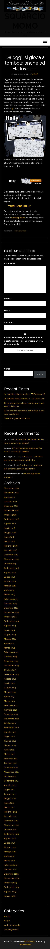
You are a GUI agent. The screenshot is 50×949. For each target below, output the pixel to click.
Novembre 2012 (11, 719)
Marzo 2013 (9, 701)
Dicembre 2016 (11, 506)
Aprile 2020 (9, 497)
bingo (7, 920)
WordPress (29, 941)
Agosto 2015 (10, 572)
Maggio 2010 (10, 852)
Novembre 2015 (11, 559)
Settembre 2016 (11, 519)
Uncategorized (20, 231)
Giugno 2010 (10, 847)
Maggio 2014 (10, 639)
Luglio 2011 (9, 789)
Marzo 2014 (9, 648)
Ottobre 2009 (10, 883)
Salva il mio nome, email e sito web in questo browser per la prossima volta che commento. (23, 340)
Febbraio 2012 (10, 758)
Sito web (8, 322)
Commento (10, 263)
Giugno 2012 (10, 741)
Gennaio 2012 (10, 763)
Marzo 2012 (9, 754)
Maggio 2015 (10, 586)
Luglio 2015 (9, 577)
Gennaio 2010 (10, 869)
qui (12, 108)
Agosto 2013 (10, 679)
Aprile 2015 (9, 590)
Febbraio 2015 (10, 599)
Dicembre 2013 (11, 661)
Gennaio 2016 (10, 550)
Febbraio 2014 (10, 652)
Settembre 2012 (11, 727)
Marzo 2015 (9, 594)
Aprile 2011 (9, 803)
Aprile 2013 (9, 696)
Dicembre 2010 (11, 821)
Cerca (7, 369)
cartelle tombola (12, 925)
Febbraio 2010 (10, 865)
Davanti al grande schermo (17, 418)
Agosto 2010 (10, 838)
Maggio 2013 (10, 692)
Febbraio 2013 (10, 705)
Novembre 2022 (11, 488)
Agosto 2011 (9, 785)
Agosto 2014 (10, 625)
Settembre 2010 (11, 834)
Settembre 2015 (11, 568)
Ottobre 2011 (10, 776)
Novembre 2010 (11, 825)
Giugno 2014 (10, 634)
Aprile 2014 (9, 643)
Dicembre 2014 (11, 608)
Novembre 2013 (11, 665)
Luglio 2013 (9, 683)
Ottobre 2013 (10, 670)
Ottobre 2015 (10, 563)
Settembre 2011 (11, 781)
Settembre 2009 (11, 887)
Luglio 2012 (9, 736)
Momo (35, 74)
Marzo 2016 (9, 541)
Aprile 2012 (9, 750)
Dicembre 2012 (11, 714)
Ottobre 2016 (10, 515)
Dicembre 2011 (11, 767)
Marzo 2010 (9, 860)
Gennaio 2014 (10, 657)
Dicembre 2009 (11, 874)
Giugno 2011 (9, 794)
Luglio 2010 (9, 843)
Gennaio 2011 (10, 816)
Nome (7, 298)
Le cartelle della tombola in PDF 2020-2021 (24, 398)
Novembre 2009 (11, 878)
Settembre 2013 (11, 674)
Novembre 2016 (11, 510)
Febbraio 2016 (11, 546)
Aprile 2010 (9, 856)
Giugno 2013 (10, 688)
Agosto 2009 (10, 891)
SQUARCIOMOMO (25, 21)
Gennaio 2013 (10, 710)
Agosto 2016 (10, 524)
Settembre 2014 (11, 621)
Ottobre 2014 (10, 617)
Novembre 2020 (11, 492)
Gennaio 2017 (10, 501)
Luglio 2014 (9, 630)
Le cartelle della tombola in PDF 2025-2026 (24, 394)
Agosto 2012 (10, 732)
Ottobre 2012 (10, 723)
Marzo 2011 (9, 807)
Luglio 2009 (9, 896)
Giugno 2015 (10, 581)
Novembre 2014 (11, 612)
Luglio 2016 (9, 528)
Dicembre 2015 (11, 555)
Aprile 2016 (9, 537)
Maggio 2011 (10, 798)
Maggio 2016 (10, 532)
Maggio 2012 (10, 745)
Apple (7, 916)
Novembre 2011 (11, 772)
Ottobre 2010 (10, 829)
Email (7, 310)
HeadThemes (25, 944)
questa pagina (18, 218)
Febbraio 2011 (10, 812)
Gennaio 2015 (10, 603)
